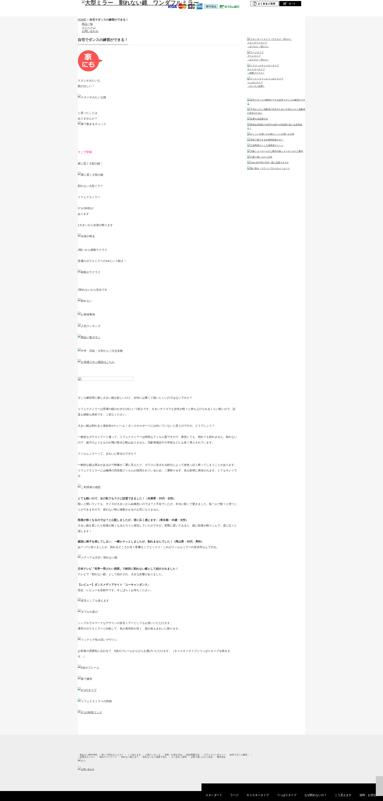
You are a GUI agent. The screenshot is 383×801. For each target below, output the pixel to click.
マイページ (89, 27)
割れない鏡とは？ (130, 757)
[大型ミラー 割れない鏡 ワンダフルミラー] (140, 3)
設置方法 (263, 119)
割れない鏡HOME (88, 754)
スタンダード (213, 795)
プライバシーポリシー (215, 754)
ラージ (234, 795)
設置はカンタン (87, 757)
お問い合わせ (90, 31)
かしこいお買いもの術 (283, 134)
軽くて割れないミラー (112, 754)
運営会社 (221, 757)
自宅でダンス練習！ (239, 754)
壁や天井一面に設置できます (274, 162)
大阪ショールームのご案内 (290, 151)
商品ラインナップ (108, 757)
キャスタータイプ (258, 795)
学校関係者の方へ (274, 140)
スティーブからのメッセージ (275, 168)
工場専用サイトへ (274, 145)
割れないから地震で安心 (155, 757)
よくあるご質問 (179, 757)
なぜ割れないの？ (315, 795)
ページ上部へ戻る (379, 786)
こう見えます (343, 795)
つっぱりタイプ (286, 795)
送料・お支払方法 (173, 754)
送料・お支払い (369, 795)
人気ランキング (152, 754)
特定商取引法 (192, 754)
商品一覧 (87, 24)
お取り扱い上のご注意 (202, 757)
